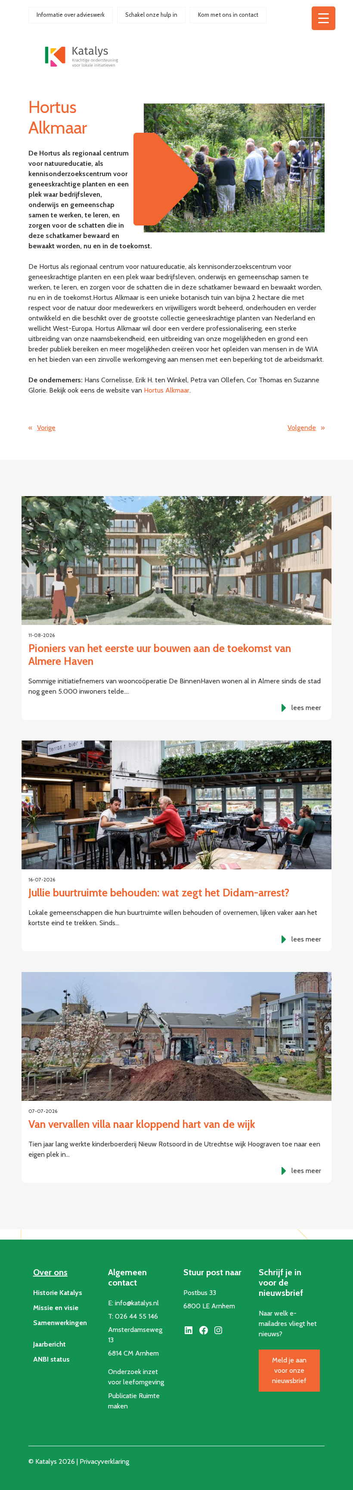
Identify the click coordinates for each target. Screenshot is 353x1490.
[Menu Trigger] (323, 18)
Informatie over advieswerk (71, 14)
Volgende (302, 428)
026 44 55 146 (136, 1316)
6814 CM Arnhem (133, 1353)
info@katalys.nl (137, 1303)
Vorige (46, 428)
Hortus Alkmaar (166, 390)
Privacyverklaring (104, 1461)
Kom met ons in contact (228, 14)
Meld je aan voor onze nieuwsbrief (289, 1370)
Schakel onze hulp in (151, 14)
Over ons (50, 1272)
